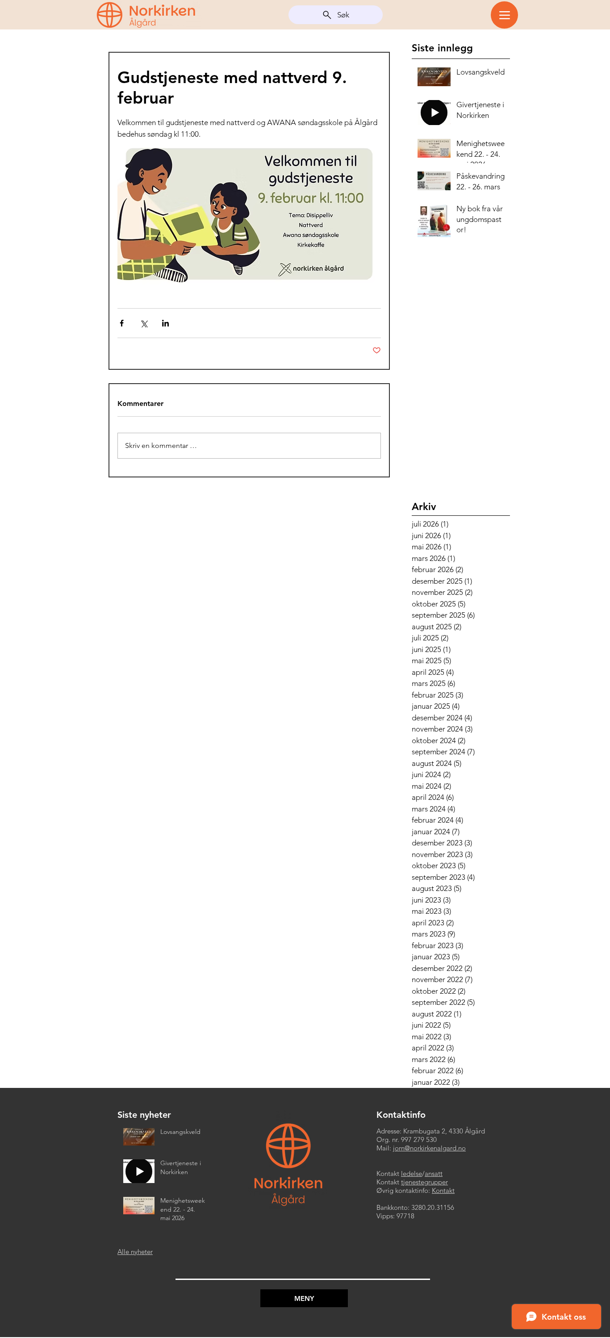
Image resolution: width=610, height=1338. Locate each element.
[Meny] (504, 15)
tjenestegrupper (424, 1182)
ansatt (434, 1173)
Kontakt (443, 1190)
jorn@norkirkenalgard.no (429, 1148)
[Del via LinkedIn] (165, 323)
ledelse (411, 1173)
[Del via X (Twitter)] (143, 323)
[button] (304, 1298)
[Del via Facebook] (121, 323)
